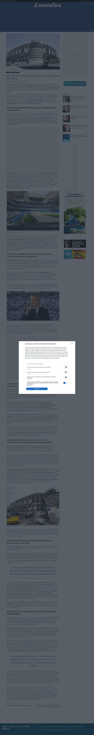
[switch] (65, 367)
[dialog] (47, 367)
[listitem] (47, 364)
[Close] (72, 344)
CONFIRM (37, 388)
